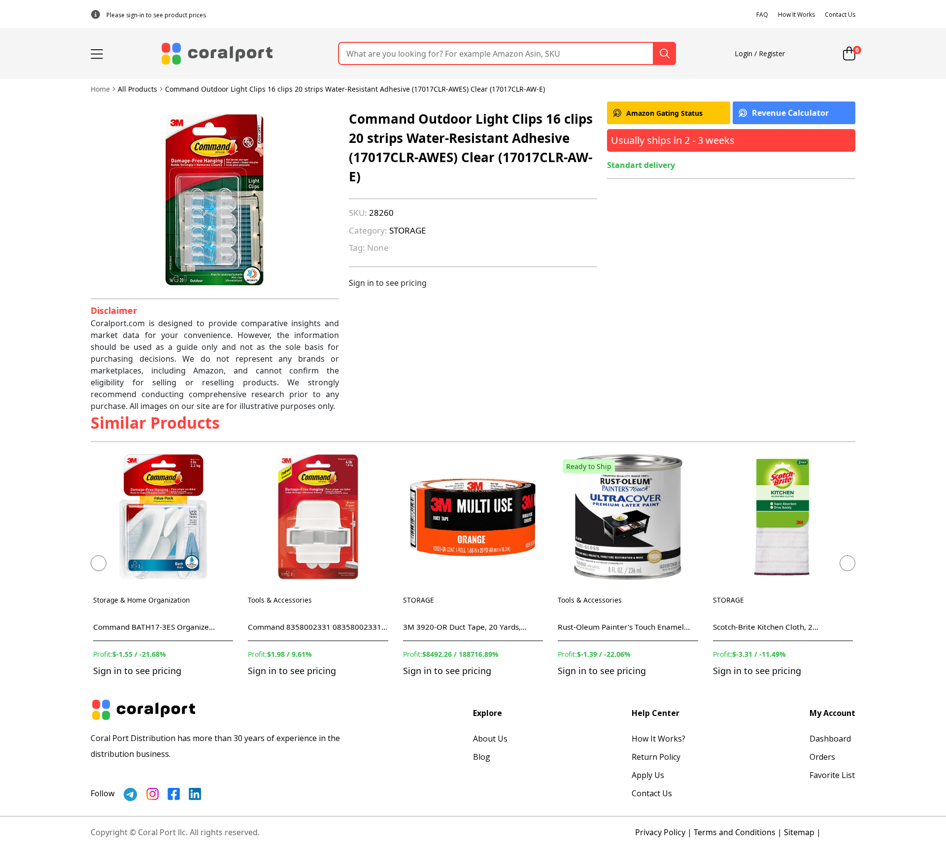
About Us (490, 738)
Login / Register (760, 53)
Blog (481, 756)
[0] (849, 53)
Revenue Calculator (790, 112)
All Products (137, 89)
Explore (487, 713)
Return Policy (656, 756)
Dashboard (830, 738)
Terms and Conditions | (738, 832)
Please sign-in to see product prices (156, 15)
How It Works (796, 14)
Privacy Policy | (663, 832)
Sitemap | (802, 832)
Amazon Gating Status (664, 113)
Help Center (655, 713)
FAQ (762, 14)
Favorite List (832, 775)
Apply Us (648, 775)
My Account (832, 713)
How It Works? (658, 738)
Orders (822, 756)
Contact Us (840, 14)
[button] (98, 563)
